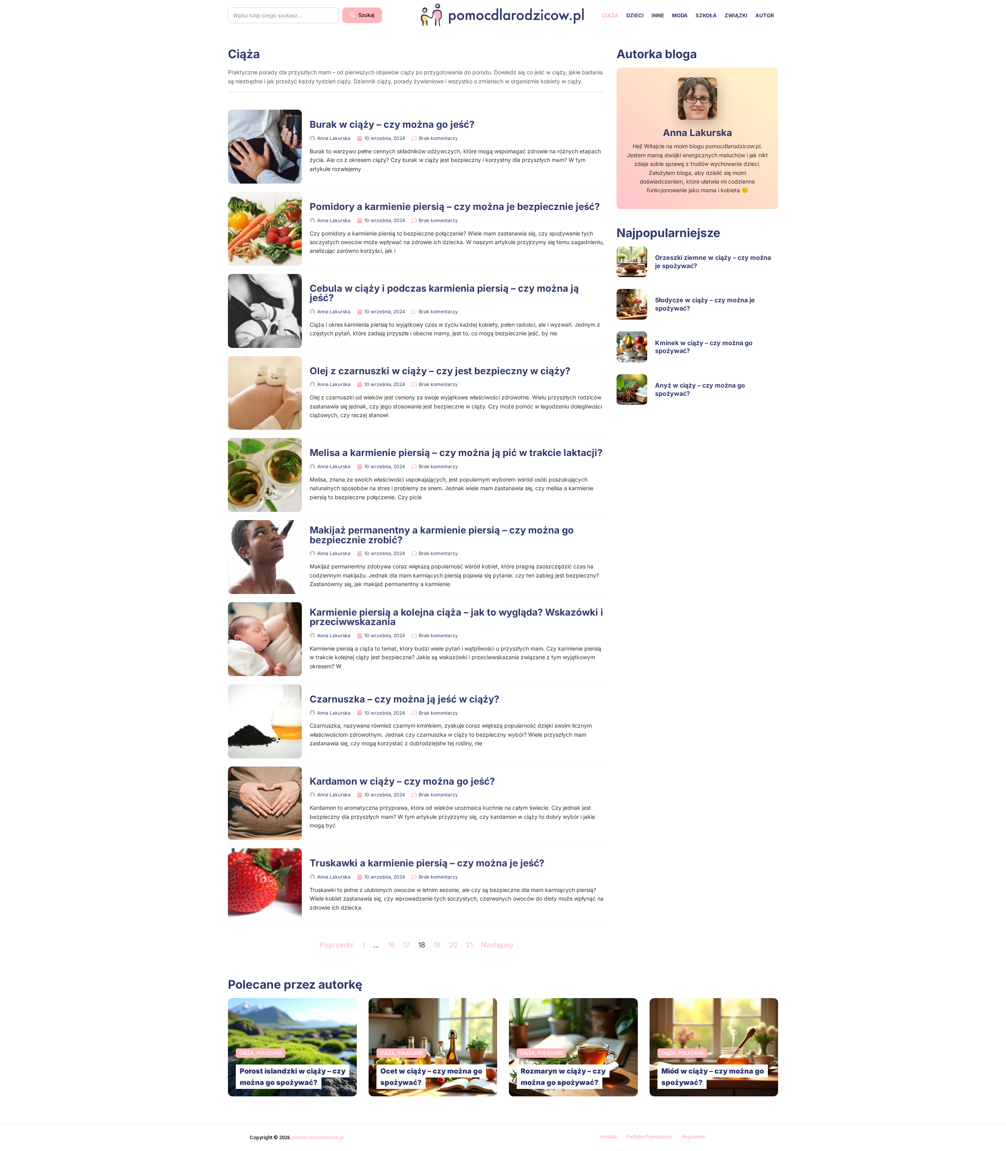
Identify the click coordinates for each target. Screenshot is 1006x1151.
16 (391, 945)
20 (453, 945)
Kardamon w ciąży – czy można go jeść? (402, 781)
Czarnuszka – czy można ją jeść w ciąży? (404, 699)
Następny (497, 945)
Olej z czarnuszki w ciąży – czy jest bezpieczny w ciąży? (440, 371)
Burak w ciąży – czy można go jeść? (392, 124)
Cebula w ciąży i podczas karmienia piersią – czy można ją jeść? (444, 293)
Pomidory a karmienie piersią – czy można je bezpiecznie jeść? (455, 206)
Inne (658, 15)
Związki (736, 15)
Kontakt (608, 1137)
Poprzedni (336, 945)
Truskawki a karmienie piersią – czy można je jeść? (427, 863)
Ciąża (610, 15)
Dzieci (635, 15)
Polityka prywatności (649, 1137)
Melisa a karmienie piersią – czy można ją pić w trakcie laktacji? (456, 452)
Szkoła (706, 15)
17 (406, 945)
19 (437, 945)
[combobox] (283, 15)
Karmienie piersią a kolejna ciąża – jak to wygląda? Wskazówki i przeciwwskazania (456, 617)
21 (469, 945)
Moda (680, 15)
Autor (764, 15)
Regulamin (693, 1137)
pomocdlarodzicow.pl (317, 1137)
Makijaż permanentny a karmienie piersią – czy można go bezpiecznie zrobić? (442, 535)
